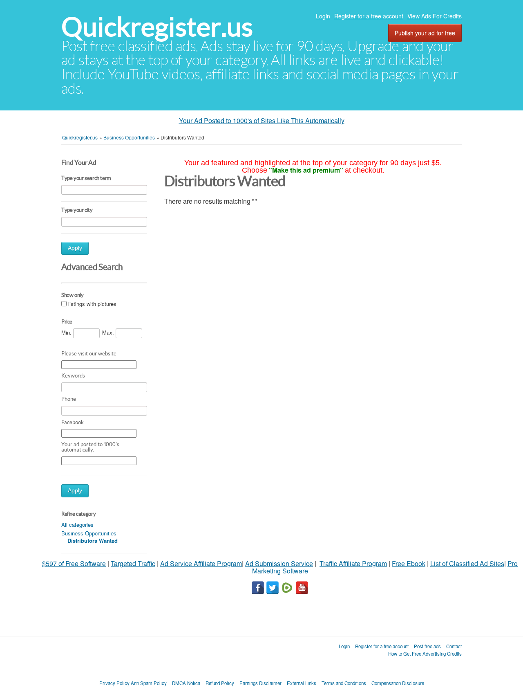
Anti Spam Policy (149, 683)
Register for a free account (368, 16)
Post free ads (427, 646)
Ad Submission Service (279, 563)
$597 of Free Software (74, 563)
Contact (454, 646)
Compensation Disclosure (397, 683)
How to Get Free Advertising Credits (425, 653)
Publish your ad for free (425, 33)
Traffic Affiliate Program (353, 563)
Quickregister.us (157, 27)
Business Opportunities (88, 533)
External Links (301, 683)
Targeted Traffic (133, 563)
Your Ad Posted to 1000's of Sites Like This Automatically (261, 120)
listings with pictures (92, 304)
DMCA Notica (186, 683)
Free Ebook (408, 563)
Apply (75, 248)
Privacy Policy (114, 683)
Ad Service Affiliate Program (201, 563)
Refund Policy (220, 683)
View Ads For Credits (434, 16)
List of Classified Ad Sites (467, 563)
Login (323, 16)
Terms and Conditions (344, 683)
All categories (77, 524)
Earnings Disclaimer (260, 683)
